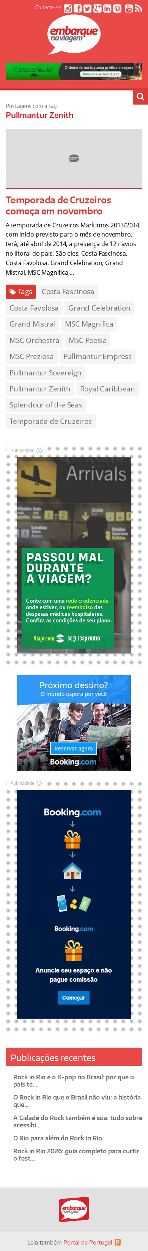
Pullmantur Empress (97, 356)
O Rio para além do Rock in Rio (57, 1138)
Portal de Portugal (87, 1242)
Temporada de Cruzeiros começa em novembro (58, 205)
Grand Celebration (99, 308)
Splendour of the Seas (45, 405)
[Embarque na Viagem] (74, 50)
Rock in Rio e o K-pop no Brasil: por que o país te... (73, 1080)
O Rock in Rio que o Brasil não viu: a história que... (77, 1100)
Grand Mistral (32, 324)
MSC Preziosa (31, 356)
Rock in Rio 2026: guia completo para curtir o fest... (76, 1154)
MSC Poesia (88, 340)
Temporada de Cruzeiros (50, 421)
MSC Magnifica (89, 324)
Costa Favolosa (34, 308)
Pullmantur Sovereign (45, 373)
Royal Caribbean (107, 389)
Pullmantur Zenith (40, 389)
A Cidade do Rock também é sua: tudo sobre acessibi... (77, 1121)
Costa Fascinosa (68, 291)
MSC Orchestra (34, 340)
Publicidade (22, 450)
